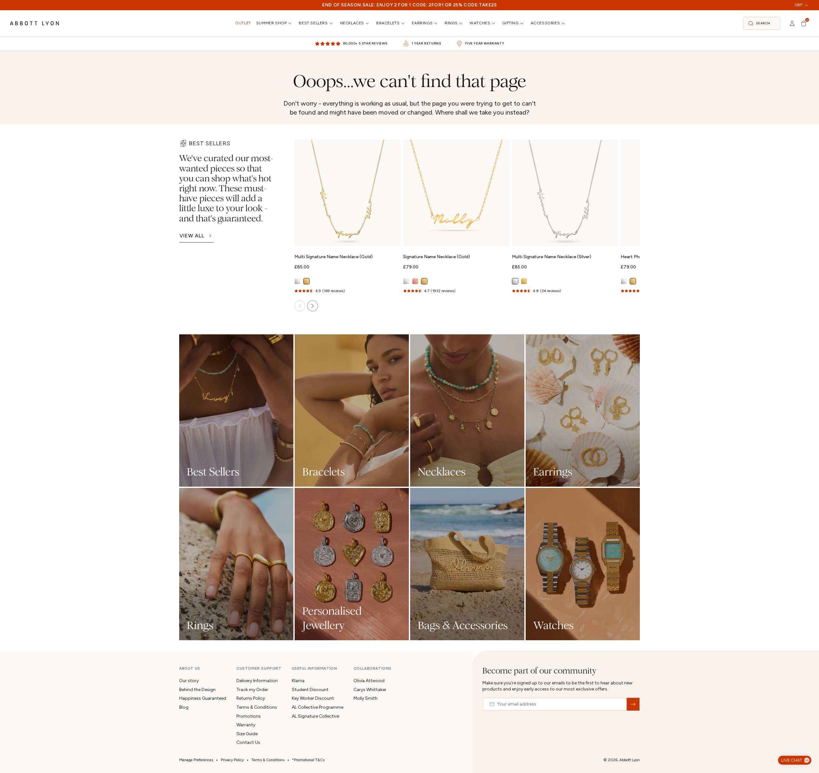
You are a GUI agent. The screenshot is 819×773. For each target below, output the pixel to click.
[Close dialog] (500, 283)
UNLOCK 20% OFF (409, 448)
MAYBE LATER (409, 472)
